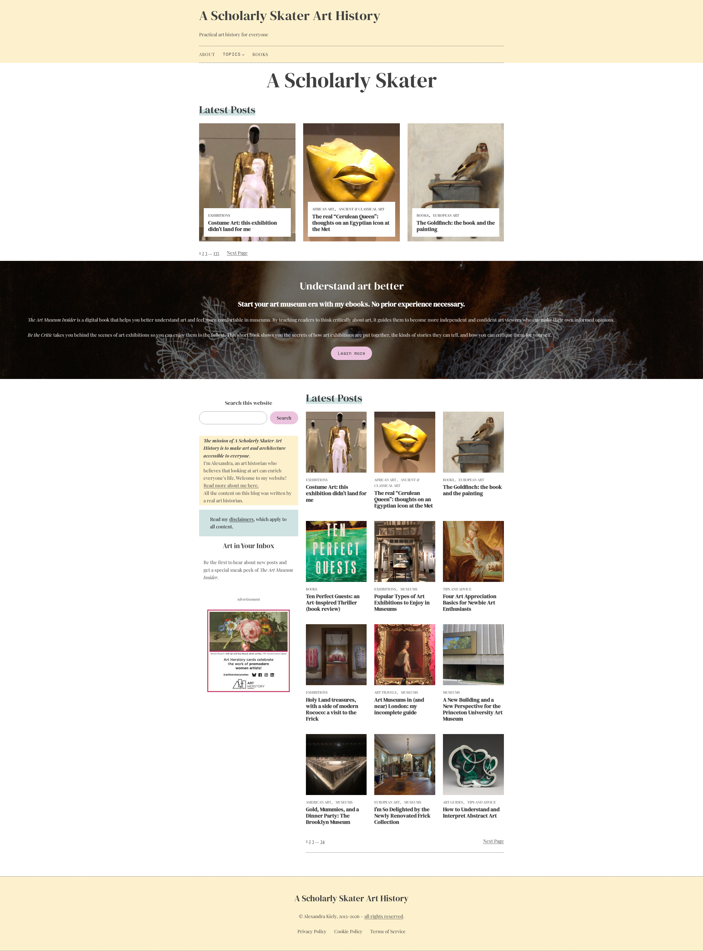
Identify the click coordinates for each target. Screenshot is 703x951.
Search (284, 418)
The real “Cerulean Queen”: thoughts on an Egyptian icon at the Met (350, 222)
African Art (323, 209)
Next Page (237, 253)
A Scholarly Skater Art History (289, 15)
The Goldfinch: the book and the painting (456, 226)
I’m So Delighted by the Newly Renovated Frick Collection (402, 815)
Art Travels (385, 692)
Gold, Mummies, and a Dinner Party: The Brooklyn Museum (332, 815)
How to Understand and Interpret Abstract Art (471, 812)
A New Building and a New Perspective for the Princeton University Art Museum (473, 709)
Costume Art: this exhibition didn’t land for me (242, 226)
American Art (318, 802)
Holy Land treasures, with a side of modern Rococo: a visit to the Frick (332, 709)
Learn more (351, 353)
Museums (408, 589)
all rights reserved (383, 916)
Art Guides (453, 802)
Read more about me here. (231, 485)
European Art (446, 215)
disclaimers (241, 519)
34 (322, 841)
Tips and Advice (457, 589)
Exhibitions (219, 215)
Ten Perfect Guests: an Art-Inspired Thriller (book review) (333, 602)
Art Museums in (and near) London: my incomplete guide (399, 706)
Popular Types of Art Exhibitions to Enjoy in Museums (402, 602)
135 (216, 253)
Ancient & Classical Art (361, 209)
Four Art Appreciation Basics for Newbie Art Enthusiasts (469, 602)
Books (423, 215)
